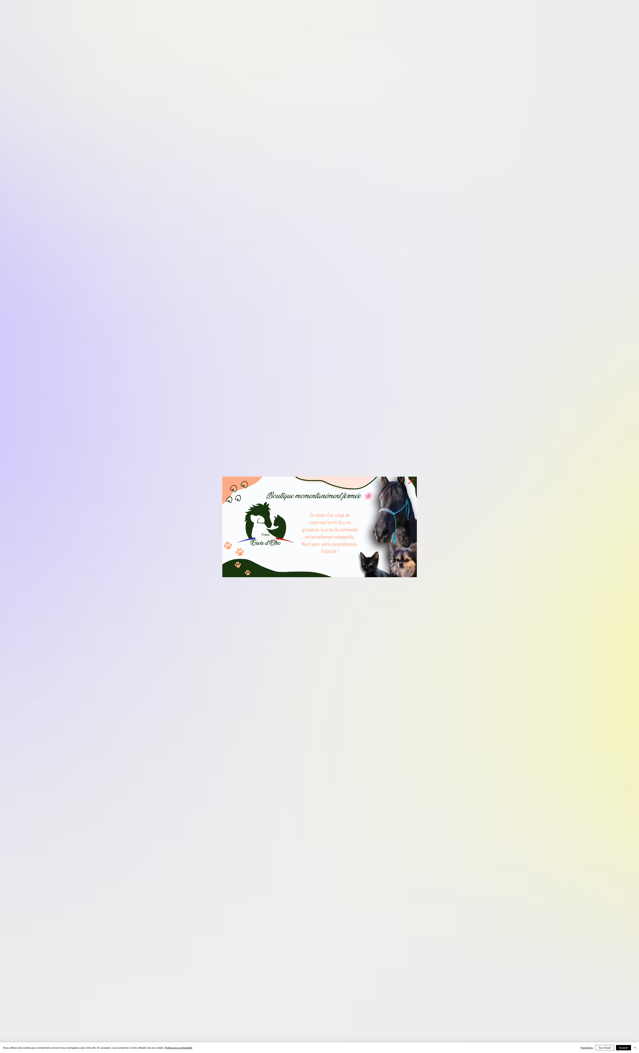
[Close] (635, 1047)
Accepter (623, 1047)
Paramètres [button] (587, 1047)
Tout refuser (604, 1047)
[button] (411, 481)
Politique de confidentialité (178, 1047)
